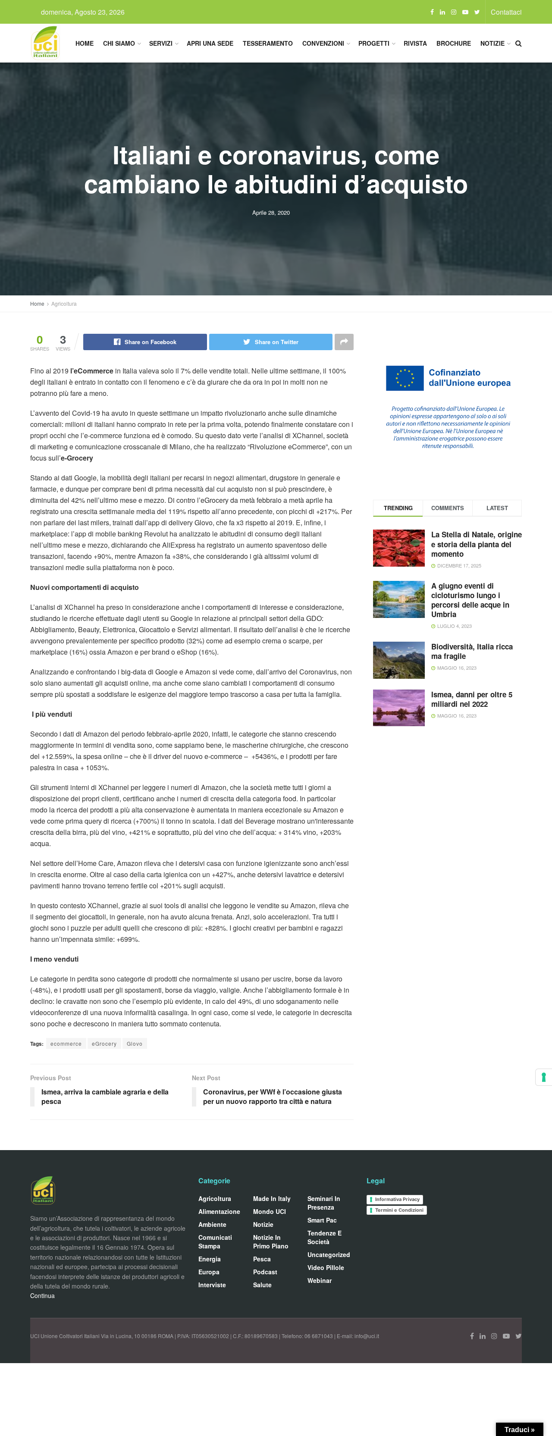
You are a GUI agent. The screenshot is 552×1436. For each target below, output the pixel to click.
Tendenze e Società (324, 1237)
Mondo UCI (269, 1211)
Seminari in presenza (323, 1202)
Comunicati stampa (215, 1241)
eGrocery (104, 1043)
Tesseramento (268, 43)
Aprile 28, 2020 (271, 212)
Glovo (135, 1043)
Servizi (160, 43)
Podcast (265, 1271)
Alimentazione (219, 1211)
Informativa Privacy (397, 1199)
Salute (262, 1284)
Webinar (319, 1280)
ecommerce (66, 1043)
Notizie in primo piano (271, 1241)
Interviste (212, 1284)
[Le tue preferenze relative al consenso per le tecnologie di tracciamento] (544, 1077)
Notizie (492, 43)
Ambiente (212, 1224)
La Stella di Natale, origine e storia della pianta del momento (476, 543)
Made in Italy (272, 1198)
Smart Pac (322, 1220)
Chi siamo (119, 43)
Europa (209, 1271)
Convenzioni (323, 43)
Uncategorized (328, 1254)
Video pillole (325, 1267)
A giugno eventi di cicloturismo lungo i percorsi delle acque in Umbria (470, 599)
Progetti (373, 43)
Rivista (415, 43)
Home (84, 43)
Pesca (262, 1258)
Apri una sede (210, 43)
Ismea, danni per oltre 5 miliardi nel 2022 (471, 699)
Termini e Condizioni (399, 1210)
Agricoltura (64, 303)
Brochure (453, 43)
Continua (42, 1295)
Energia (209, 1258)
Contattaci (506, 12)
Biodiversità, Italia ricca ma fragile (472, 651)
